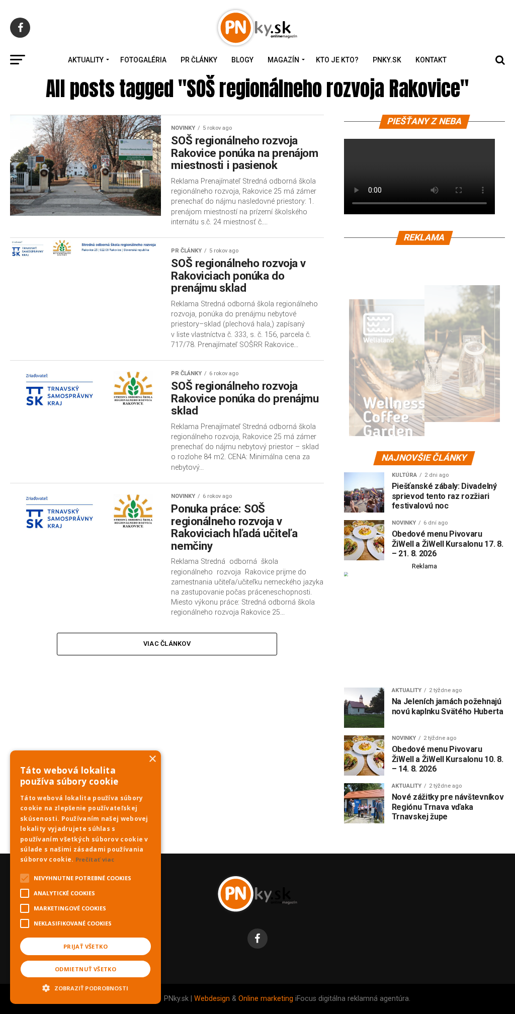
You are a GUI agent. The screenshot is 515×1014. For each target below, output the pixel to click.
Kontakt (431, 60)
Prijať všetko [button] (85, 946)
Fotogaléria (143, 60)
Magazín (283, 60)
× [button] (152, 759)
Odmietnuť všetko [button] (85, 969)
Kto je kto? (337, 60)
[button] (85, 987)
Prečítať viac (95, 859)
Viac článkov (167, 643)
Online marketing (265, 998)
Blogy (242, 60)
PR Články (199, 60)
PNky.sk (387, 60)
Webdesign (212, 998)
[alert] (85, 877)
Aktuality (86, 60)
